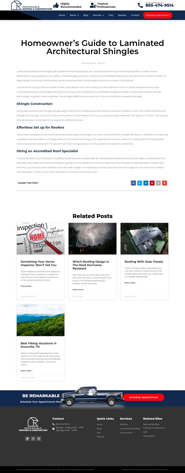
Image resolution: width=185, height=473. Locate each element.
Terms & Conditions (138, 470)
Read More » (26, 286)
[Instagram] (39, 438)
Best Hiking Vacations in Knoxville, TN (38, 345)
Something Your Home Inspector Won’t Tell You (38, 263)
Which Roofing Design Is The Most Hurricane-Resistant (91, 265)
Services (97, 15)
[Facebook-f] (33, 438)
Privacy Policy (162, 470)
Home (62, 15)
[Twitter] (27, 438)
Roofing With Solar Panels (144, 261)
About (73, 15)
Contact (135, 15)
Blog (85, 15)
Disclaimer (151, 470)
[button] (133, 183)
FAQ (111, 15)
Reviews (122, 15)
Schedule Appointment (158, 15)
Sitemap (126, 470)
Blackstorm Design (86, 470)
